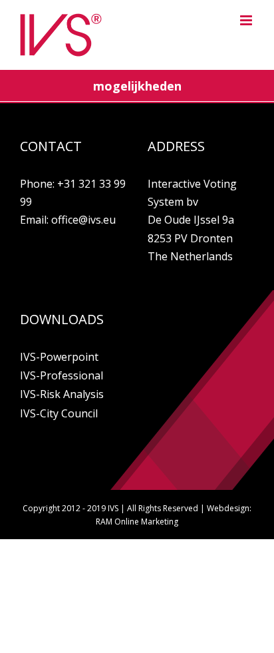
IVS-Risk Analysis (62, 394)
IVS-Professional (61, 375)
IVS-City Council (59, 413)
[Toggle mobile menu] (247, 20)
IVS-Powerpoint (59, 356)
